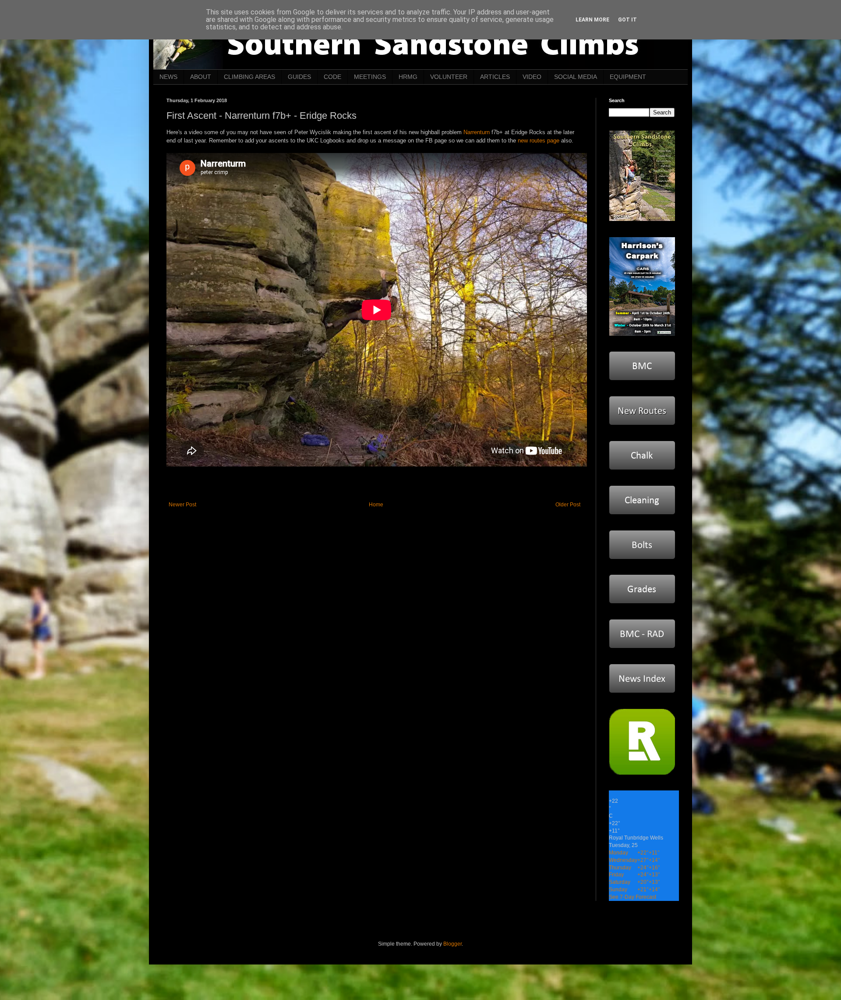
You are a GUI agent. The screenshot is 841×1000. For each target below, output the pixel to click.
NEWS (168, 76)
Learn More (592, 20)
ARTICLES (495, 76)
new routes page (538, 140)
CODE (332, 76)
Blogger (452, 944)
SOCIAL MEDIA (575, 76)
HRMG (408, 76)
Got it (627, 20)
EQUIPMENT (628, 76)
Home (376, 505)
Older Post (567, 505)
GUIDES (299, 76)
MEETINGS (370, 76)
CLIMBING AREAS (249, 76)
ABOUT (200, 76)
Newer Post (182, 505)
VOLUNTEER (448, 76)
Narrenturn (476, 132)
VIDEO (532, 76)
